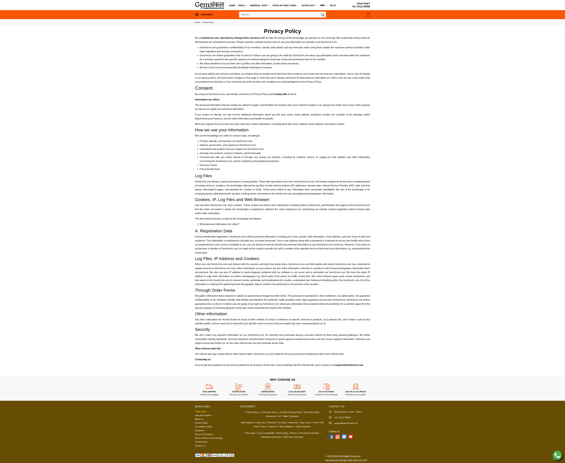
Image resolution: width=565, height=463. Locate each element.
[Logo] (209, 5)
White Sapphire (286, 426)
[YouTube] (350, 436)
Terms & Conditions (204, 434)
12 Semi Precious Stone (291, 412)
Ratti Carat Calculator (293, 437)
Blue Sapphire (247, 422)
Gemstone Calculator (309, 433)
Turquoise (272, 426)
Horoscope (250, 433)
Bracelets (294, 416)
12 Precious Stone (268, 412)
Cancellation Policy (203, 426)
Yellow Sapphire (303, 426)
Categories (206, 15)
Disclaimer (200, 430)
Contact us (200, 445)
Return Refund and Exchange (209, 438)
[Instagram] (337, 436)
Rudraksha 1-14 (273, 416)
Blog (333, 5)
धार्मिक (322, 5)
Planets (293, 433)
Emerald (271, 422)
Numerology (282, 433)
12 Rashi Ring (251, 412)
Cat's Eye (260, 422)
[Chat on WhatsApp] (557, 455)
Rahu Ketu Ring (311, 412)
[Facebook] (331, 436)
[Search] (322, 15)
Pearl (315, 422)
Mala (285, 416)
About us (199, 419)
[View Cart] (368, 14)
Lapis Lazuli (305, 422)
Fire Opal (281, 422)
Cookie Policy (201, 442)
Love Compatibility (265, 433)
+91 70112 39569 (342, 417)
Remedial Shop (258, 5)
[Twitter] (344, 436)
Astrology (308, 5)
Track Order (201, 411)
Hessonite (293, 422)
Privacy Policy (201, 423)
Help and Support (203, 415)
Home (232, 5)
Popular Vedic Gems (284, 5)
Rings (241, 5)
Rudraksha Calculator (271, 437)
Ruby (263, 426)
